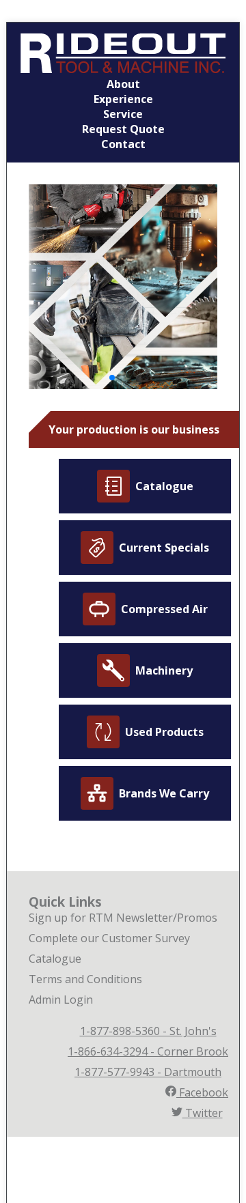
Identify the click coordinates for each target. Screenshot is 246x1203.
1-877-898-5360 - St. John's (148, 1030)
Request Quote (123, 129)
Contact (123, 144)
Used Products (164, 731)
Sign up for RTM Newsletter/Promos (123, 917)
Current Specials (164, 547)
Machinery (164, 670)
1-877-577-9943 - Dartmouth (147, 1071)
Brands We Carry (164, 793)
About (123, 83)
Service (123, 114)
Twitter (202, 1112)
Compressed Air (164, 609)
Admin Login (61, 999)
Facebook (202, 1092)
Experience (123, 99)
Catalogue (164, 486)
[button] (112, 377)
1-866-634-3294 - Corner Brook (148, 1051)
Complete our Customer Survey (109, 938)
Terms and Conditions (85, 979)
